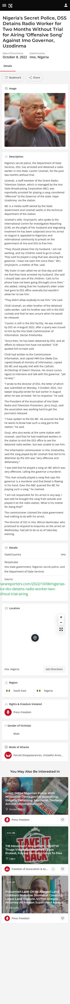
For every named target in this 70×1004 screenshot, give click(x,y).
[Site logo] (11, 5)
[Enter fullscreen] (61, 629)
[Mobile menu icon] (4, 5)
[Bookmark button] (63, 820)
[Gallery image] (35, 120)
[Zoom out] (61, 622)
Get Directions (54, 669)
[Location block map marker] (35, 638)
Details (8, 66)
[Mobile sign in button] (66, 5)
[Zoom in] (61, 617)
